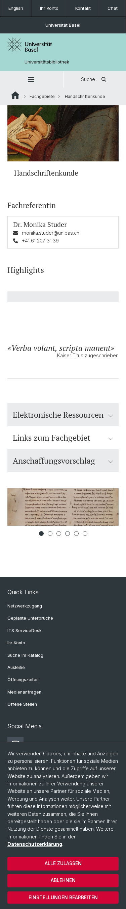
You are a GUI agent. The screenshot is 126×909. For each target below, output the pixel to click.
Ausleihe (16, 667)
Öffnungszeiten (23, 679)
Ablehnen (63, 880)
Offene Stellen (22, 704)
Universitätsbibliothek (47, 61)
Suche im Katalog (25, 655)
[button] (31, 79)
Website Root (15, 95)
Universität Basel (62, 25)
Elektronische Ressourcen (58, 414)
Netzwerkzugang (24, 605)
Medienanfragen (24, 692)
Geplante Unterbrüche (30, 618)
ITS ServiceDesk (24, 630)
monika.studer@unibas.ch (50, 233)
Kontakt (83, 8)
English (15, 8)
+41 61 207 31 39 (40, 240)
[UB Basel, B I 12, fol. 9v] (63, 507)
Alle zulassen (63, 863)
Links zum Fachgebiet (51, 437)
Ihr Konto (49, 8)
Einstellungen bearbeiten (63, 897)
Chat (113, 8)
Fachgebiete (42, 96)
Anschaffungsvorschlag (54, 460)
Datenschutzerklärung (34, 844)
